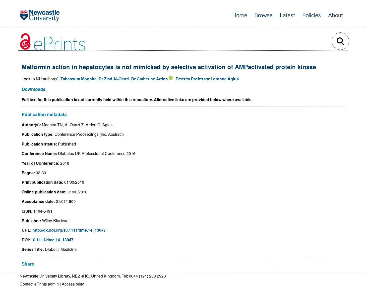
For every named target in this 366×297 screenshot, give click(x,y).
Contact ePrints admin (39, 284)
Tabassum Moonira (79, 79)
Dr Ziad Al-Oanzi (114, 79)
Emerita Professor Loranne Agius (207, 79)
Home (239, 15)
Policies (311, 15)
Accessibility (73, 284)
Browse (263, 15)
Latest (287, 15)
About (335, 15)
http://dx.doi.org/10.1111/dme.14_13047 (69, 230)
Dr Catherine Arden (149, 79)
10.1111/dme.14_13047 (52, 240)
